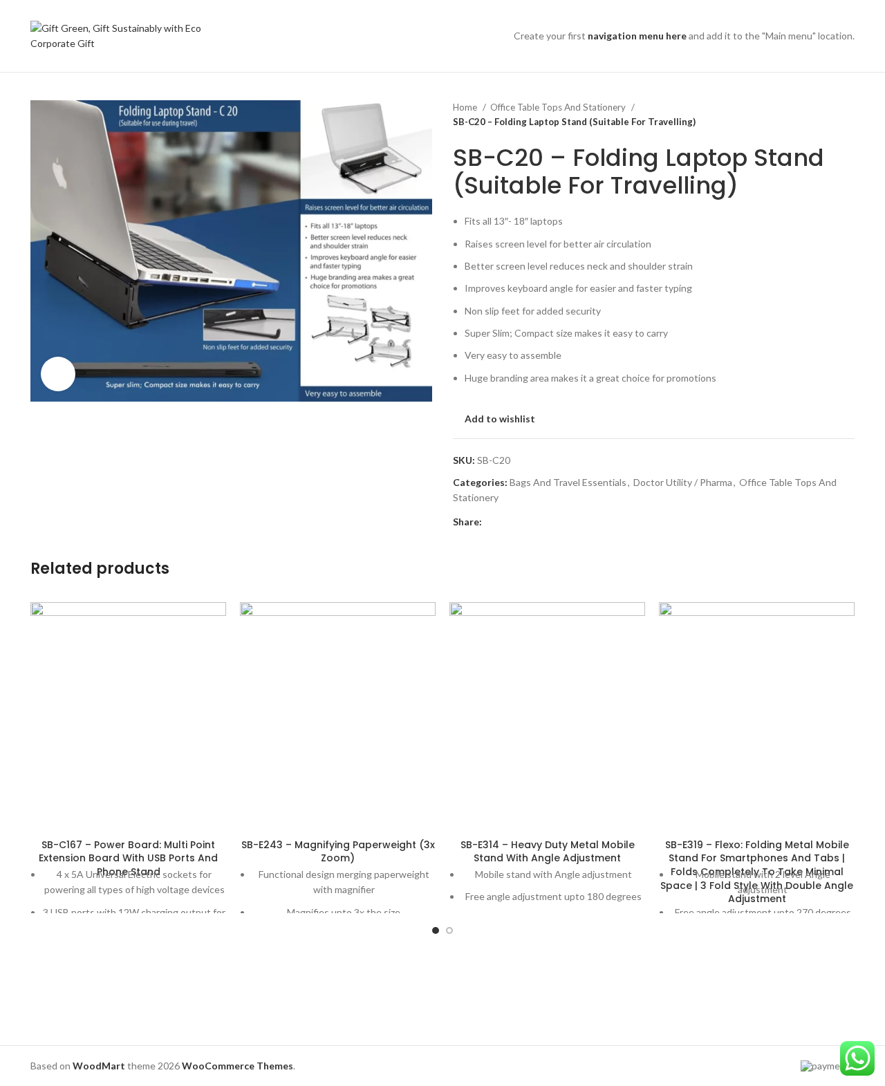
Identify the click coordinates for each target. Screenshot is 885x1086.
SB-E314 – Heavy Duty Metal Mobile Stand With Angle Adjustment (547, 851)
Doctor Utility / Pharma (682, 482)
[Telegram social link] (557, 522)
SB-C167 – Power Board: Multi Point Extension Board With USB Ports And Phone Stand (128, 858)
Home (466, 107)
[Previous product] (820, 115)
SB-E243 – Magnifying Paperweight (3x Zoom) (338, 851)
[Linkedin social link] (541, 522)
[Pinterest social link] (525, 522)
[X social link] (509, 522)
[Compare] (128, 815)
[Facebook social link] (493, 522)
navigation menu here (637, 35)
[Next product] (848, 115)
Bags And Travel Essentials (568, 482)
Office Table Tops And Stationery (559, 107)
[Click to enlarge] (58, 374)
